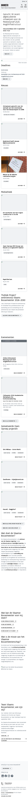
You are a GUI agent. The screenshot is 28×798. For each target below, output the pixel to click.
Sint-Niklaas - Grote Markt (12, 449)
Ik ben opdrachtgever (7, 621)
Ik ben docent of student (8, 631)
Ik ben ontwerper (6, 624)
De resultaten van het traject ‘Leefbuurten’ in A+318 (13, 213)
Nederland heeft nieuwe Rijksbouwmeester (11, 142)
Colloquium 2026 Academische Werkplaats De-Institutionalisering (13, 397)
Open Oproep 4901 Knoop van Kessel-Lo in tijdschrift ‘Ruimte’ (13, 247)
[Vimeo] (12, 776)
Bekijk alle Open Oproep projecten (12, 523)
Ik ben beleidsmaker (6, 627)
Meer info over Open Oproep (10, 528)
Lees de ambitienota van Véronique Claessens (11, 739)
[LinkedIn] (2, 776)
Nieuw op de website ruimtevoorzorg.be (10, 175)
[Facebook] (5, 776)
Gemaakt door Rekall (6, 796)
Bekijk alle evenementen (9, 421)
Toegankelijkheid (9, 792)
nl (24, 1)
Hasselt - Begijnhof (9, 509)
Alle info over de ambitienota (11, 315)
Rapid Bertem (7, 279)
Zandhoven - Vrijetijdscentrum (13, 479)
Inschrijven (6, 768)
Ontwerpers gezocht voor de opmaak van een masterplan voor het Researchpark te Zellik (13, 108)
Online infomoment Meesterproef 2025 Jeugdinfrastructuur (10, 359)
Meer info (7, 54)
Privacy (3, 792)
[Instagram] (8, 776)
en (26, 1)
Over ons (3, 735)
